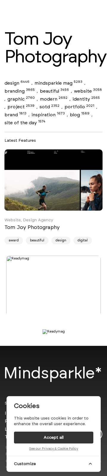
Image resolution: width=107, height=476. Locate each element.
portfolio (79, 106)
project (20, 106)
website (88, 91)
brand (15, 114)
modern (53, 99)
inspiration (48, 114)
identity (86, 99)
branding (19, 91)
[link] (53, 180)
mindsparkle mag (58, 83)
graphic (21, 99)
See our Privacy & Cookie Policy (53, 449)
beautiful (54, 91)
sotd (49, 106)
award (14, 240)
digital (83, 240)
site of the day (24, 122)
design (16, 83)
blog (79, 114)
